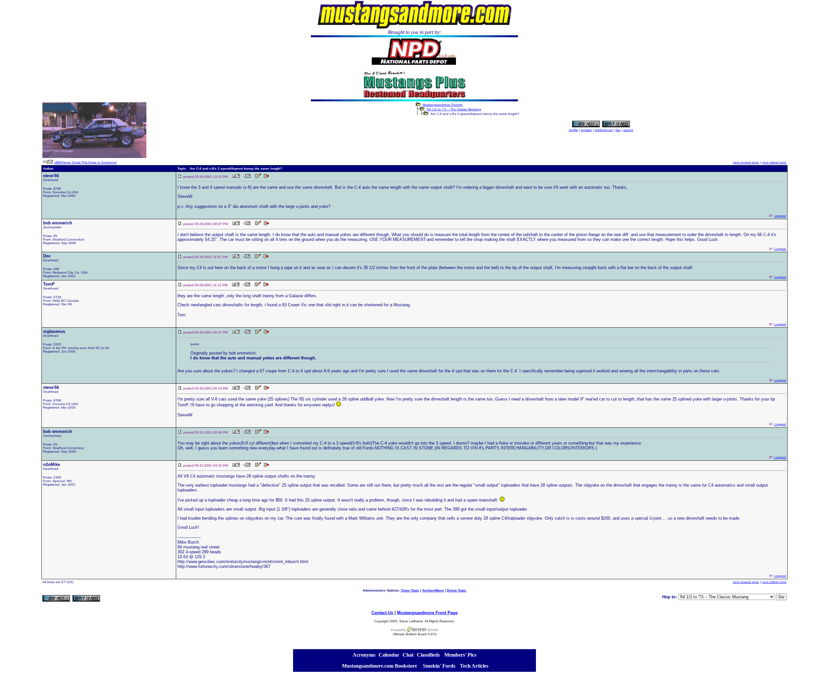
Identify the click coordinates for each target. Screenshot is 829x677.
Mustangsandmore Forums (442, 105)
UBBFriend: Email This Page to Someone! (85, 162)
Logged (780, 216)
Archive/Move (433, 590)
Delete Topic (456, 590)
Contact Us (382, 612)
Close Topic (410, 590)
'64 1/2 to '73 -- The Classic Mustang (453, 109)
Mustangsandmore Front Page (427, 612)
